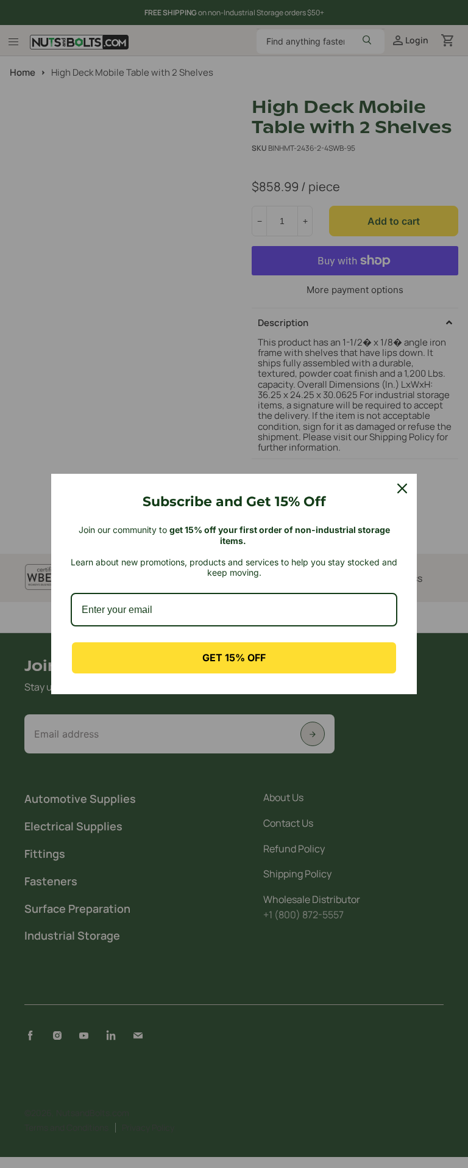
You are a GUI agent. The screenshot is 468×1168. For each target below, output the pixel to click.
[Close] (402, 488)
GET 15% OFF (234, 657)
